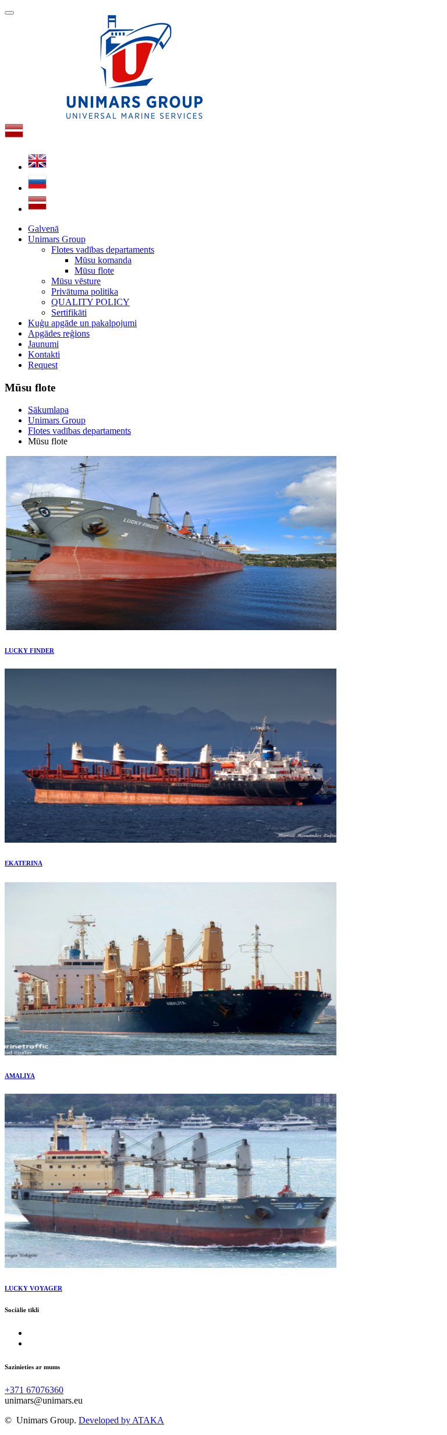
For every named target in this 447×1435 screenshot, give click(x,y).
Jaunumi (43, 344)
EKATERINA (23, 863)
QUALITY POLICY (90, 302)
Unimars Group (57, 239)
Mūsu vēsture (76, 281)
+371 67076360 (34, 1390)
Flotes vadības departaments (102, 250)
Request (43, 365)
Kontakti (44, 354)
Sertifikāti (69, 312)
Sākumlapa (48, 410)
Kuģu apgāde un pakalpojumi (82, 323)
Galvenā (43, 229)
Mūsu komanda (103, 260)
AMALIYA (20, 1075)
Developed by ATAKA (121, 1420)
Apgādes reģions (59, 333)
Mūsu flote (94, 270)
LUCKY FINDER (29, 650)
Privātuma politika (84, 291)
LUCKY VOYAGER (33, 1288)
